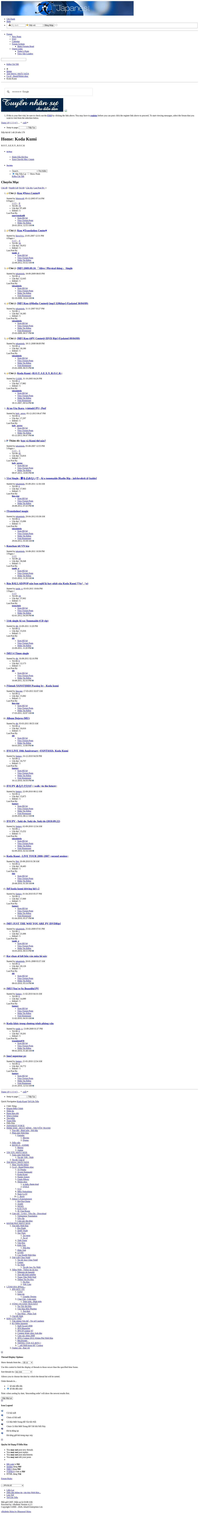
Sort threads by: (7, 1372)
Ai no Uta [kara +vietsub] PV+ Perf (26, 408)
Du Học (26, 1282)
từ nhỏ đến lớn (15, 1386)
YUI (19, 1189)
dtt (17, 626)
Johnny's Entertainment (22, 1199)
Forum (9, 34)
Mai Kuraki (22, 1340)
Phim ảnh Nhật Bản (20, 1133)
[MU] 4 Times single (17, 653)
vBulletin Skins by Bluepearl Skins (16, 1511)
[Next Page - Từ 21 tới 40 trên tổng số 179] (21, 123)
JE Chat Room (23, 1211)
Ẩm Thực (21, 1233)
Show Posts (35, 174)
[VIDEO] (10, 1471)
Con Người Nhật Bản (26, 1255)
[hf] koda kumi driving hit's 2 (22, 888)
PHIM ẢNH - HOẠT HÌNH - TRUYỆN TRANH (28, 1128)
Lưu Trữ (10, 1495)
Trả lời (21, 188)
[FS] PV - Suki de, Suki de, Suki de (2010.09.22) (33, 821)
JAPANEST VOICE (15, 1125)
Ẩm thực (26, 1311)
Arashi (20, 1204)
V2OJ (19, 1292)
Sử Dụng (9, 151)
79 (20, 206)
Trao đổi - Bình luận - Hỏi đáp (25, 1130)
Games (20, 1262)
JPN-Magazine (23, 1328)
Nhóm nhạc (22, 1182)
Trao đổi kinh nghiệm (26, 1274)
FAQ (14, 39)
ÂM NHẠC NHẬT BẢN (17, 74)
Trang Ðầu (11, 1121)
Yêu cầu (21, 1218)
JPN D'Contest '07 (25, 1331)
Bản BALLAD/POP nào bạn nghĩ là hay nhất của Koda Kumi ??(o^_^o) (47, 583)
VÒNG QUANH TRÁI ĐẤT (25, 1304)
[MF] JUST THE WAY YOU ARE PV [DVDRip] (33, 923)
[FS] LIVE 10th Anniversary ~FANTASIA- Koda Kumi (37, 750)
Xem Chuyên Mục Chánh (23, 159)
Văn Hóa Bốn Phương (27, 1309)
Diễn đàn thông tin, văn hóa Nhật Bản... (23, 1492)
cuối (24, 123)
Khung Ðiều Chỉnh (14, 1108)
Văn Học (21, 1243)
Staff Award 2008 (24, 1326)
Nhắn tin (10, 1111)
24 (20, 596)
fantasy (19, 756)
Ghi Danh (10, 19)
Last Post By (39, 188)
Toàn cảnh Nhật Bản (21, 1155)
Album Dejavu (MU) (18, 718)
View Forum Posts (25, 220)
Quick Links (17, 49)
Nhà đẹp (26, 1248)
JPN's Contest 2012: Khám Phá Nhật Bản (35, 1338)
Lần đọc (29, 188)
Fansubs (20, 1135)
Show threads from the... (11, 1362)
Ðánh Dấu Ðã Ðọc (20, 157)
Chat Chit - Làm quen (26, 1299)
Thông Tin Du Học (25, 1279)
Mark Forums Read (25, 46)
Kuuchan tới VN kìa (17, 546)
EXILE (26, 1187)
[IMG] (9, 1469)
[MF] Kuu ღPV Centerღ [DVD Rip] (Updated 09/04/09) (48, 338)
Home (9, 71)
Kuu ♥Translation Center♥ (32, 230)
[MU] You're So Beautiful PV (22, 988)
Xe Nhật (21, 1265)
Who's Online (12, 1116)
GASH (19, 378)
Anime (20, 1150)
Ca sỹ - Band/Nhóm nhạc (17, 76)
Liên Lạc (10, 1490)
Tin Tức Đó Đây (24, 1306)
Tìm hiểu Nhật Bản (20, 1226)
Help (8, 21)
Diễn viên (16, 1143)
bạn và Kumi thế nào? (33, 440)
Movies (26, 1138)
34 (20, 243)
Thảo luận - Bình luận (32, 1301)
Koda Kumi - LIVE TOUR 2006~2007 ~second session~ (37, 856)
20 (20, 558)
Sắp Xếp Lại (20, 174)
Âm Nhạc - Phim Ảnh (26, 1314)
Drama (26, 1140)
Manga (20, 1147)
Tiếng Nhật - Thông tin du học (25, 1270)
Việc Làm (27, 1284)
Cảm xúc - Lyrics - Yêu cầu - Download (29, 1213)
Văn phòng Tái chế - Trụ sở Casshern (28, 1321)
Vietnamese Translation (27, 1216)
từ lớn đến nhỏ (15, 1389)
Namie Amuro (23, 1177)
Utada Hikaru (23, 1179)
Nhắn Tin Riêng (24, 223)
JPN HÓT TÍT (18, 1289)
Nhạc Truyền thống (20, 1165)
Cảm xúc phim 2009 (26, 1336)
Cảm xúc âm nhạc (25, 1221)
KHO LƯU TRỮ (14, 1318)
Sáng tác (21, 1294)
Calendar (16, 41)
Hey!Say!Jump (23, 1201)
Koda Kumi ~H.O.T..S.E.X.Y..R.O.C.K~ (39, 373)
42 (20, 453)
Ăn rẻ (25, 1238)
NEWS (20, 1206)
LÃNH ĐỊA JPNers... (15, 1287)
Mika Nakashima (24, 1191)
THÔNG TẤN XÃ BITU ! (29, 1343)
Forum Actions (18, 44)
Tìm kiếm (9, 165)
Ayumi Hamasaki (24, 1172)
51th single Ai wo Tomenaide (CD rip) (27, 620)
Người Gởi (13, 188)
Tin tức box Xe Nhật (31, 1267)
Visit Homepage (24, 295)
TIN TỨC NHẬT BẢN (16, 1152)
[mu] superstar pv (16, 1056)
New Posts (16, 36)
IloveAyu (20, 236)
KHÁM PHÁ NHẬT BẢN (18, 1223)
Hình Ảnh (21, 1250)
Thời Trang (22, 1240)
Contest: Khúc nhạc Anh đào (29, 1333)
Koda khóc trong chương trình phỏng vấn (30, 1023)
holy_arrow (20, 413)
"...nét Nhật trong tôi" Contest (30, 1345)
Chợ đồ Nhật (17, 1316)
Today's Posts (23, 51)
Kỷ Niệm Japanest (20, 1323)
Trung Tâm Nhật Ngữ (26, 1277)
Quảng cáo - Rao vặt (21, 1348)
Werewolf (20, 198)
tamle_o (19, 588)
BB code (10, 1464)
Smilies (9, 1466)
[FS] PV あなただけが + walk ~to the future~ (31, 786)
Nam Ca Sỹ (22, 1194)
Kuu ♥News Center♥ (28, 193)
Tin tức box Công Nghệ (27, 1260)
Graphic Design (29, 1296)
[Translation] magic (17, 511)
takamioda (20, 273)
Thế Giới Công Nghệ (21, 1257)
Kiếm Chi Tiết (12, 64)
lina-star (19, 691)
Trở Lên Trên (33, 1101)
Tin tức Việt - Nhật (25, 1157)
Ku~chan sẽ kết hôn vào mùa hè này (26, 956)
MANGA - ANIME (20, 1145)
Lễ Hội (20, 1252)
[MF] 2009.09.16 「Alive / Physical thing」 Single (44, 268)
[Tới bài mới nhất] (33, 225)
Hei (17, 861)
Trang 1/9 (5, 123)
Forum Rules (6, 1478)
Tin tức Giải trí (18, 1160)
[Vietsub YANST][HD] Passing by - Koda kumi (32, 685)
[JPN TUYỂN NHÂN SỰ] (32, 111)
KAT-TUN (22, 1208)
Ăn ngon (26, 1235)
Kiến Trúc (21, 1245)
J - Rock (21, 1196)
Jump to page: (12, 127)
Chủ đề (4, 188)
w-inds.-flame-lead (31, 1184)
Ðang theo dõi (12, 1113)
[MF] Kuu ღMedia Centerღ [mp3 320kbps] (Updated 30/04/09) (52, 303)
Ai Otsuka (21, 1169)
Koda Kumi (22, 1174)
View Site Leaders (25, 54)
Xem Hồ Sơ (22, 218)
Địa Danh (21, 1228)
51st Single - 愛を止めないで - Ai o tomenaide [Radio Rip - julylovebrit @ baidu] (51, 478)
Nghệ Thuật (22, 1230)
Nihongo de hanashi (26, 1272)
